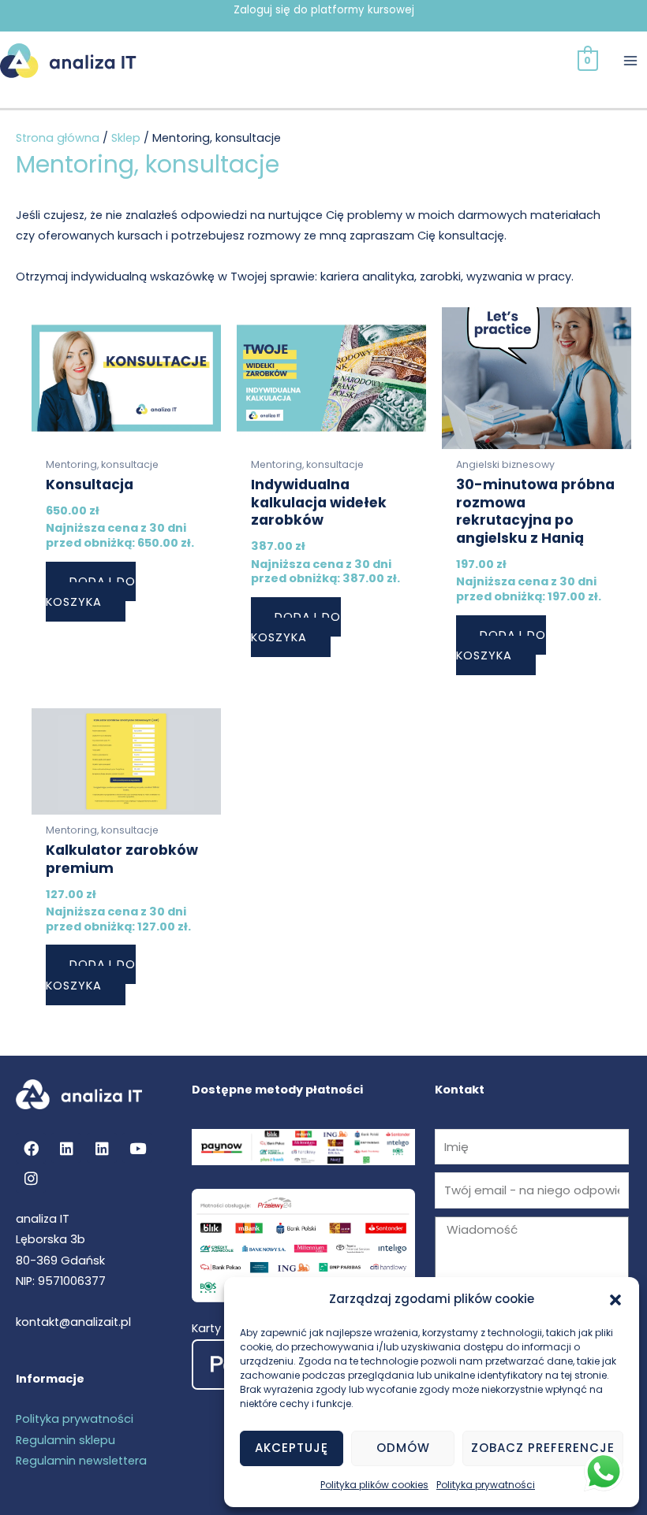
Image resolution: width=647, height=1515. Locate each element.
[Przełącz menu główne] (630, 60)
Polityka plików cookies (374, 1484)
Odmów (403, 1447)
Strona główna (57, 138)
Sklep (125, 138)
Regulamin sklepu (65, 1440)
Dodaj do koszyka (91, 592)
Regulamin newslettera (81, 1461)
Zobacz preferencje (543, 1447)
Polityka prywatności (485, 1484)
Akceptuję (291, 1447)
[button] (615, 1300)
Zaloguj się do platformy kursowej (324, 9)
